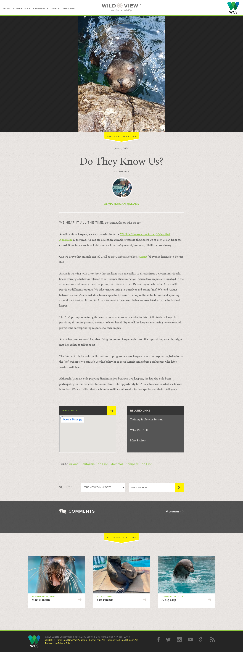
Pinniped (131, 464)
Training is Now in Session (146, 419)
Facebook (158, 639)
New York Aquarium (77, 640)
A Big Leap (169, 600)
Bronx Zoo (62, 640)
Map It (111, 410)
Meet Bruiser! (138, 440)
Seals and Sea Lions (121, 136)
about (6, 8)
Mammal (116, 464)
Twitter (168, 639)
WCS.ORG (50, 640)
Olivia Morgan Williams (121, 203)
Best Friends (105, 600)
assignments (40, 8)
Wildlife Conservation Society (233, 7)
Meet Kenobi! (41, 600)
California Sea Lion (94, 464)
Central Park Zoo (97, 640)
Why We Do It (139, 430)
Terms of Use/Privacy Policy (58, 643)
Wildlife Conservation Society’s (139, 234)
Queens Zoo (132, 640)
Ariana (143, 256)
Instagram (179, 639)
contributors (21, 8)
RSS (212, 639)
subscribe (69, 8)
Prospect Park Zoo (116, 640)
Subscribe (179, 487)
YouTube (190, 639)
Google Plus (201, 639)
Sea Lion (146, 464)
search (55, 8)
